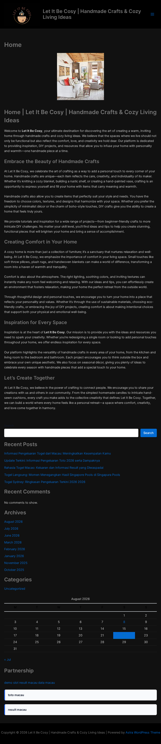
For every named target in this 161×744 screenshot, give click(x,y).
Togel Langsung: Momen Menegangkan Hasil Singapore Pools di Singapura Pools (62, 475)
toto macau (16, 695)
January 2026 (14, 556)
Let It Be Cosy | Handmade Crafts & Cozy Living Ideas (92, 14)
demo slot (11, 683)
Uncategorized (14, 589)
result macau (28, 683)
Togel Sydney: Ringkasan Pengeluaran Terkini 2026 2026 (44, 482)
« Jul (7, 660)
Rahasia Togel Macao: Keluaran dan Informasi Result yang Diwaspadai (53, 468)
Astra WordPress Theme (143, 732)
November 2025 (15, 563)
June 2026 (11, 535)
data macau (46, 683)
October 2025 (14, 570)
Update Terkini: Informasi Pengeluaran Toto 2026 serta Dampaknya (52, 460)
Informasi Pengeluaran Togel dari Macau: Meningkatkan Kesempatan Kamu (57, 453)
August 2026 (13, 522)
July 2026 (11, 528)
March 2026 (13, 542)
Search (9, 425)
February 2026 (14, 549)
